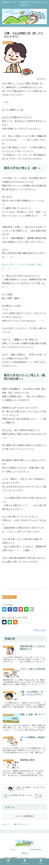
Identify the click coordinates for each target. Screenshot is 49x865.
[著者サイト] (4, 622)
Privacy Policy (35, 849)
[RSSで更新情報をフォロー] (15, 622)
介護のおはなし (10, 597)
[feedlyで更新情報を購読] (10, 622)
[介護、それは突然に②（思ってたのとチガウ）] (15, 609)
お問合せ (24, 853)
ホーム (13, 849)
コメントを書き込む (24, 816)
